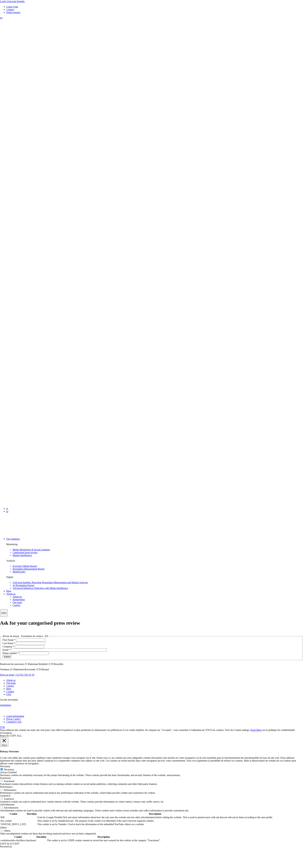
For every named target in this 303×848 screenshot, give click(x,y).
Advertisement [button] (7, 804)
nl (7, 511)
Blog (8, 591)
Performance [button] (6, 787)
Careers (16, 605)
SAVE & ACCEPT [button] (9, 843)
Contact (10, 691)
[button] (4, 613)
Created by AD (13, 721)
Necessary (9, 769)
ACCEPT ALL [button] (14, 735)
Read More (256, 730)
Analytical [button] (5, 795)
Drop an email (7, 674)
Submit (7, 656)
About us (10, 593)
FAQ (8, 694)
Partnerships (19, 599)
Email (6, 650)
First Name (9, 640)
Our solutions (13, 539)
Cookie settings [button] (241, 730)
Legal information (15, 716)
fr (7, 508)
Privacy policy (13, 719)
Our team (17, 602)
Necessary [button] (5, 766)
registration (5, 705)
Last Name (9, 643)
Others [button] (3, 827)
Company (8, 646)
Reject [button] (3, 735)
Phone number (11, 653)
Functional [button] (5, 778)
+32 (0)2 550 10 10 (24, 674)
